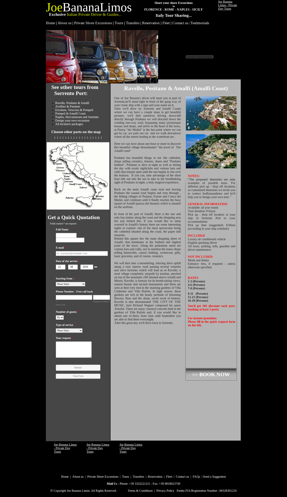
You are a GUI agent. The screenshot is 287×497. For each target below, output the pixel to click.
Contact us (180, 23)
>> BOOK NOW (211, 374)
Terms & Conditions (140, 490)
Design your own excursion (72, 120)
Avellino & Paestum (67, 106)
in (174, 6)
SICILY (197, 9)
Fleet (166, 23)
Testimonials (199, 23)
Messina (99, 196)
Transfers (132, 23)
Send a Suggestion (214, 476)
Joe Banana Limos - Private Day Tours (227, 5)
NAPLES (183, 9)
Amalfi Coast (77, 184)
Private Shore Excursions (93, 23)
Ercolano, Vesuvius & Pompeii (74, 110)
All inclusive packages (69, 124)
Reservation (151, 23)
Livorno (60, 167)
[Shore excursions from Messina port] (94, 196)
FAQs (196, 476)
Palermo (71, 197)
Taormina (96, 198)
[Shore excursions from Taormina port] (87, 198)
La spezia (58, 163)
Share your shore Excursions (173, 2)
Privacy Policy (165, 490)
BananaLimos (97, 7)
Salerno (83, 187)
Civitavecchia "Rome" (69, 175)
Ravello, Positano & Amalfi (72, 103)
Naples (72, 179)
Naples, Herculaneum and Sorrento (77, 117)
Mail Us (112, 483)
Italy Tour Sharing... (174, 15)
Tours (119, 23)
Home (50, 23)
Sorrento (73, 181)
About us (64, 23)
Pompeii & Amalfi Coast (70, 113)
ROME (169, 9)
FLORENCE (153, 9)
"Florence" (60, 170)
